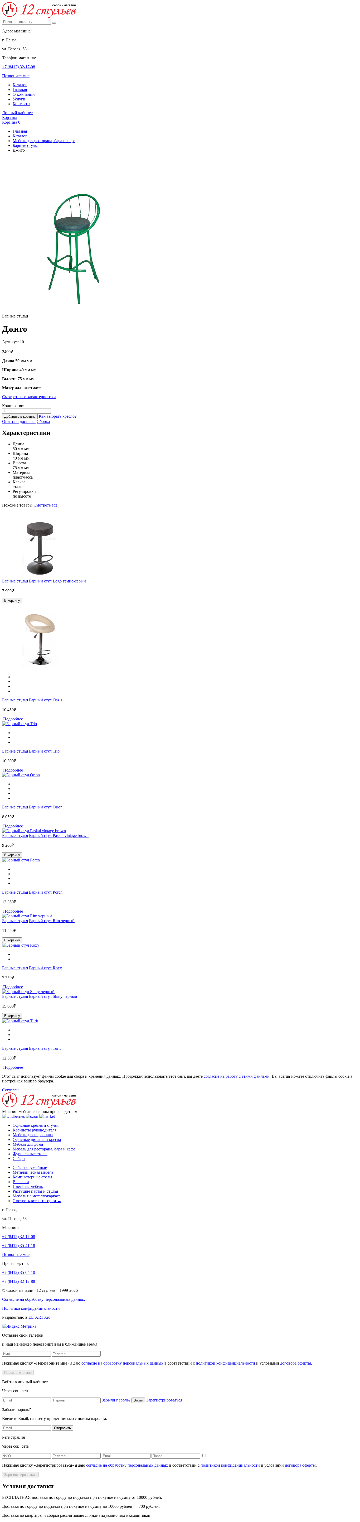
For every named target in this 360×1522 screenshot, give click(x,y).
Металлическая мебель (33, 1172)
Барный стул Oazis (45, 700)
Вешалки (21, 1181)
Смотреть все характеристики (29, 396)
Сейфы (19, 1158)
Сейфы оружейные (30, 1167)
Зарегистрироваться (164, 1400)
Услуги (19, 99)
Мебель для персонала (33, 1135)
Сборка (43, 421)
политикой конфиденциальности (225, 1363)
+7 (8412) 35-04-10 (18, 1272)
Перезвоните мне (18, 1373)
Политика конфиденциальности (31, 1308)
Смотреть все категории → (37, 1200)
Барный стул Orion (45, 807)
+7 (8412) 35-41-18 (18, 1245)
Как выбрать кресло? (57, 416)
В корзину (12, 601)
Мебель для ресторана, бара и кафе (44, 140)
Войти (138, 1400)
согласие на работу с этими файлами (237, 1076)
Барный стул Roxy (45, 968)
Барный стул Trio (44, 751)
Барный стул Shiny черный (53, 996)
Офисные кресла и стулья (36, 1125)
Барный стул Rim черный (52, 920)
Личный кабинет (17, 112)
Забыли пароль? (116, 1400)
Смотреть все (45, 505)
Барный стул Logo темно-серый (57, 581)
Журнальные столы (30, 1154)
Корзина (9, 117)
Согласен (10, 1090)
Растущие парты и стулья (35, 1191)
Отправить (62, 1428)
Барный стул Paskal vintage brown (59, 835)
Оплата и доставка (19, 421)
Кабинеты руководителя (34, 1130)
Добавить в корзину (20, 416)
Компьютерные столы (32, 1177)
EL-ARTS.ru (39, 1317)
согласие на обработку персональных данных (122, 1363)
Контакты (21, 104)
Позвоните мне (16, 76)
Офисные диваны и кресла (37, 1139)
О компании (24, 94)
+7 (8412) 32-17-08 (18, 67)
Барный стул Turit (45, 1048)
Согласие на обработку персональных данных (43, 1299)
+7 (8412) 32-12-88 (18, 1281)
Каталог (20, 85)
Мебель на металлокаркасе (37, 1196)
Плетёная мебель (28, 1186)
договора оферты (295, 1363)
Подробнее (12, 719)
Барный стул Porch (45, 892)
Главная (20, 89)
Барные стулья (25, 145)
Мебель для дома (28, 1144)
